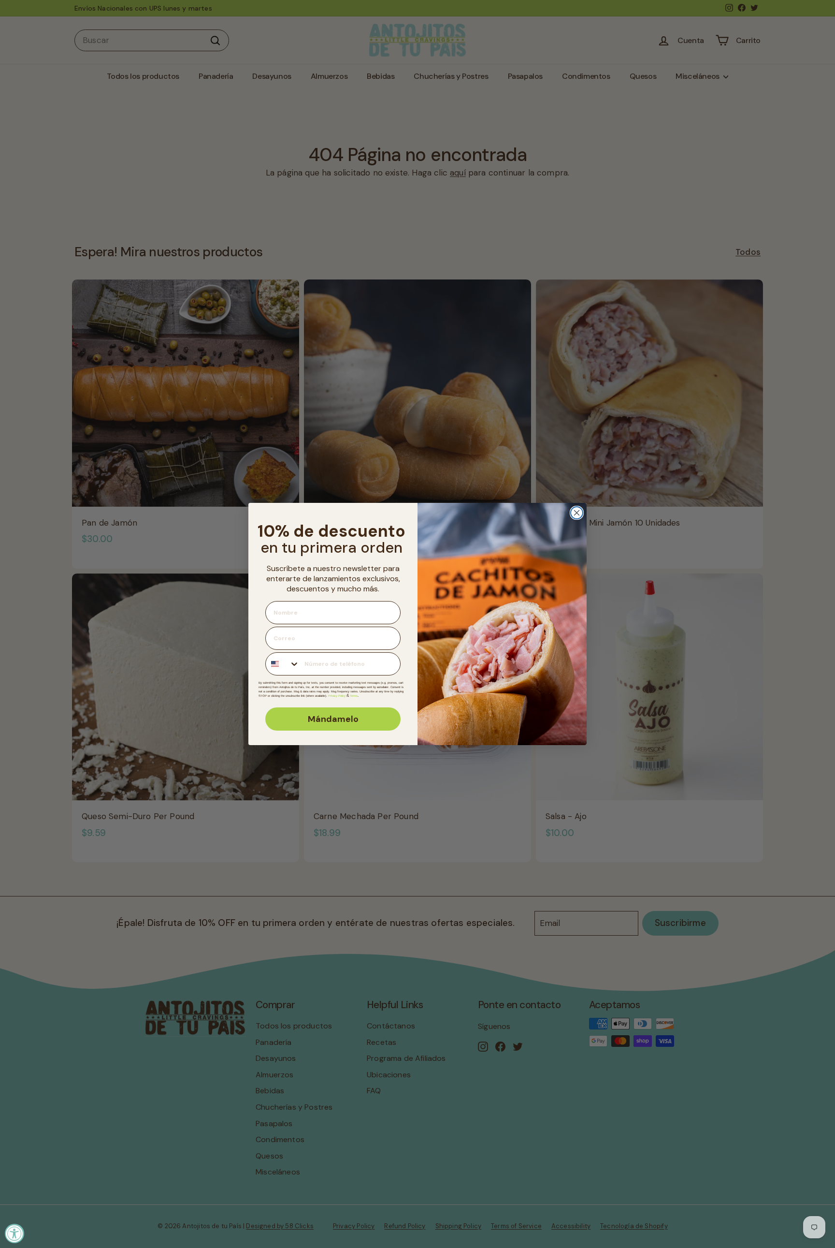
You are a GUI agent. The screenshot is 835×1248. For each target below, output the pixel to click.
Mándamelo (333, 719)
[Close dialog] (577, 513)
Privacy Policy (337, 695)
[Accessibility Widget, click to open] (14, 1233)
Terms (354, 695)
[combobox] (283, 664)
